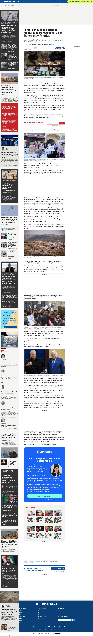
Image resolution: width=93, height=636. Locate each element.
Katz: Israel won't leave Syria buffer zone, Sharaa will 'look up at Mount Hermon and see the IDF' (9, 107)
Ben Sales (7, 149)
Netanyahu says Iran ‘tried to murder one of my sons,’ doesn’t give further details (8, 436)
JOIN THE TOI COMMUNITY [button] (58, 568)
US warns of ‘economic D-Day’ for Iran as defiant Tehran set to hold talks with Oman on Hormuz (9, 507)
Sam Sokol (5, 306)
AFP (2, 224)
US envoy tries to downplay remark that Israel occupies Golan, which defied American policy (57, 536)
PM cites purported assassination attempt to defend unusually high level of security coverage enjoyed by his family (9, 444)
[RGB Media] (47, 633)
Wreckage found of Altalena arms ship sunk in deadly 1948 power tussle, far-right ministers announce (31, 536)
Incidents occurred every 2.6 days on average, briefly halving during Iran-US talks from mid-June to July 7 (9, 550)
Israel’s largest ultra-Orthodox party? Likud (8, 425)
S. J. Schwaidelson (4, 359)
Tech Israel (20, 614)
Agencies (9, 69)
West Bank (62, 560)
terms (60, 125)
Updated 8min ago (8, 85)
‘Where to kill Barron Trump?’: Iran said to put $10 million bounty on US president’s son (40, 535)
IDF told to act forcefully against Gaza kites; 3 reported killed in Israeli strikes (12, 254)
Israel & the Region (32, 560)
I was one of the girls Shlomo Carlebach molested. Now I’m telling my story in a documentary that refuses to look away (9, 364)
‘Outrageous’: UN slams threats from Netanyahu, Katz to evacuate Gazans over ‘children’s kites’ (9, 220)
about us (40, 612)
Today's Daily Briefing (9, 314)
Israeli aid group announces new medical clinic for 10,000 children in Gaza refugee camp (8, 187)
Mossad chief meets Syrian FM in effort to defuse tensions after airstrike (49, 535)
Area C (50, 561)
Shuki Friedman (3, 423)
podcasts (20, 620)
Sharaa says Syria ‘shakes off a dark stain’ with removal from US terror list (8, 569)
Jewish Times (20, 610)
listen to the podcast (11, 327)
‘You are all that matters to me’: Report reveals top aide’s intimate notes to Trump (31, 519)
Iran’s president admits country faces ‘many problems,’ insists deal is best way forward (58, 520)
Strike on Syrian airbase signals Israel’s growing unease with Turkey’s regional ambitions (9, 611)
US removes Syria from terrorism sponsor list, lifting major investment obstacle (8, 584)
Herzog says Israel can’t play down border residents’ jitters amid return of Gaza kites (13, 244)
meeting (47, 88)
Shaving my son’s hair (6, 376)
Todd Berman (3, 374)
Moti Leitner (3, 390)
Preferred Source (50, 44)
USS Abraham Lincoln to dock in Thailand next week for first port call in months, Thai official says (9, 114)
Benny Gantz (46, 561)
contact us (40, 618)
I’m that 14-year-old (6, 361)
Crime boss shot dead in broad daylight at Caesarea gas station (39, 519)
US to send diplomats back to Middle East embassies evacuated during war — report (8, 90)
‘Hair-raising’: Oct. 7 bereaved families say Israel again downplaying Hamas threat (12, 236)
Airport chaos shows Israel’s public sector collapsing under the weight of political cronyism (49, 520)
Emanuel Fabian (11, 68)
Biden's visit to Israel (29, 562)
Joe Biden (31, 561)
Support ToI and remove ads (86, 1)
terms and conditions (42, 608)
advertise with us (41, 614)
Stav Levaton (11, 51)
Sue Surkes (5, 192)
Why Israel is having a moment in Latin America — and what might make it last (9, 155)
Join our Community (74, 1)
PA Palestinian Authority (38, 561)
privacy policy (40, 610)
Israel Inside (20, 612)
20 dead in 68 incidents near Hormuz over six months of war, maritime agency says (9, 543)
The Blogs (20, 618)
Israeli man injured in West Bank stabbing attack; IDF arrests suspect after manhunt (13, 64)
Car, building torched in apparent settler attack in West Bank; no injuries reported (13, 55)
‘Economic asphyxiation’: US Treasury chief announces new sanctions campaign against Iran (8, 478)
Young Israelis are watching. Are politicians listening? (9, 408)
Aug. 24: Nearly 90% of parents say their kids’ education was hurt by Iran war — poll (9, 514)
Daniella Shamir (4, 406)
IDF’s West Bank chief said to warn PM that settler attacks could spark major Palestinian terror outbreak (12, 47)
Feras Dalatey (5, 586)
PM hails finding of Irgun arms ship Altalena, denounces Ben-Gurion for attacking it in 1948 (9, 280)
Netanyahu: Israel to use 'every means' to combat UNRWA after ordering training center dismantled (9, 129)
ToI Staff (2, 94)
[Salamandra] (57, 633)
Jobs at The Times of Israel (43, 616)
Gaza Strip (27, 561)
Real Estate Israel (21, 616)
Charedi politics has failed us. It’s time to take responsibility (9, 392)
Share (59, 48)
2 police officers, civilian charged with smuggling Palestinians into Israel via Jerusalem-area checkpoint (9, 122)
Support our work (44, 496)
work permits (55, 561)
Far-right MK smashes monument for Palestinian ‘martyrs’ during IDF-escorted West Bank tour (8, 29)
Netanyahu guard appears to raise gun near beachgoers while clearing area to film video (9, 296)
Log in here (62, 571)
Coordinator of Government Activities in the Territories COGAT (48, 560)
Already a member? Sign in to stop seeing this (44, 499)
